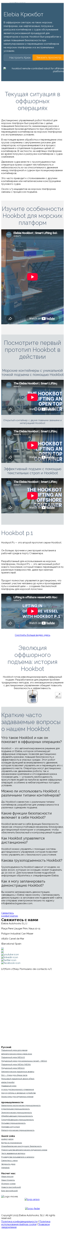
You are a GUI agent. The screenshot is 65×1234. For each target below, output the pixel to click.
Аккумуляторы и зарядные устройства (18, 1093)
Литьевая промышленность (13, 1123)
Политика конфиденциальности (19, 1221)
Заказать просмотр (48, 57)
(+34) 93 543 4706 (31, 948)
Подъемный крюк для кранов (14, 1050)
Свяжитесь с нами (9, 1160)
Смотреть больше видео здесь (32, 635)
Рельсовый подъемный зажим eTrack (17, 1079)
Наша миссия (7, 1176)
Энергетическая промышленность (16, 1112)
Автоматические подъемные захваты (17, 1071)
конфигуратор (9, 915)
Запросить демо (8, 1164)
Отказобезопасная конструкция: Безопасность (21, 1146)
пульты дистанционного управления (17, 1089)
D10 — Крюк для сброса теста (14, 1075)
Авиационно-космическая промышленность (21, 1105)
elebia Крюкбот (8, 1082)
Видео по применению (11, 1143)
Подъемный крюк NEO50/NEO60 (16, 1064)
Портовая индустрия (10, 1127)
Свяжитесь (7, 913)
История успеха (8, 1183)
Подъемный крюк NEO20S (13, 1057)
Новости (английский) (11, 1187)
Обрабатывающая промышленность (17, 1116)
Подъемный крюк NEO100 (13, 1068)
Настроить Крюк (20, 57)
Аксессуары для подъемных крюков (17, 1096)
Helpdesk (5, 1167)
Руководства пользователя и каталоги (17, 1157)
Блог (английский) (9, 1191)
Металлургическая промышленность (17, 1130)
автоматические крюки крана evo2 (16, 1054)
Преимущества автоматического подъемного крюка (24, 1150)
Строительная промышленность (15, 1109)
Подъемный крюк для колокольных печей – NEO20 (24, 1061)
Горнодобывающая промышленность (17, 1120)
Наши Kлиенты (8, 1180)
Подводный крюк (8, 1086)
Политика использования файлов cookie (25, 1223)
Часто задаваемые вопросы (13, 1153)
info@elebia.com (30, 951)
